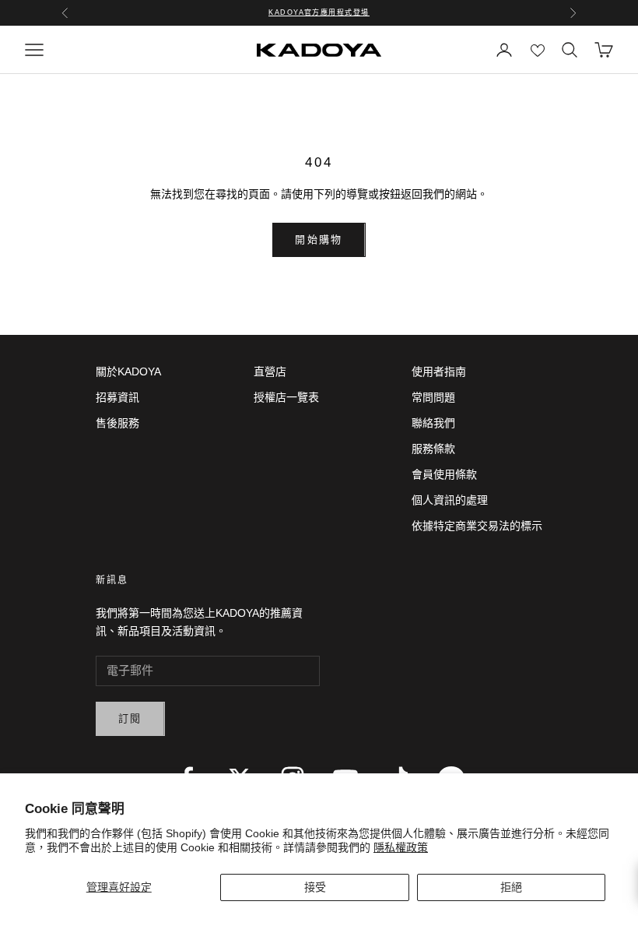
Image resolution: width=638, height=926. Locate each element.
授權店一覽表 (286, 397)
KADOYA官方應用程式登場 (318, 12)
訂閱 (130, 718)
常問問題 (433, 397)
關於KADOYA (128, 371)
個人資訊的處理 (450, 500)
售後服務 (117, 423)
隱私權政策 (400, 847)
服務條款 (433, 448)
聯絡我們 (433, 423)
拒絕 (511, 887)
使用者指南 (439, 371)
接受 (315, 887)
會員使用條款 (444, 474)
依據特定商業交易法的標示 (477, 525)
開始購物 (318, 239)
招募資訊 (117, 397)
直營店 (270, 371)
